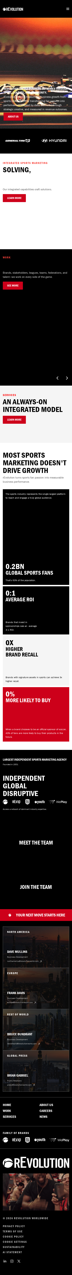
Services (9, 1117)
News (43, 1117)
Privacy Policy (14, 1226)
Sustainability (14, 1247)
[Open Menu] (67, 8)
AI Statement (12, 1252)
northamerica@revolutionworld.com (23, 961)
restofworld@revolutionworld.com (22, 1043)
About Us (46, 1105)
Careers (45, 1111)
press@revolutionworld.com (19, 1085)
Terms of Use (13, 1231)
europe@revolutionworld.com (20, 1002)
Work (7, 1111)
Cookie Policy (13, 1236)
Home (7, 1105)
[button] (57, 378)
